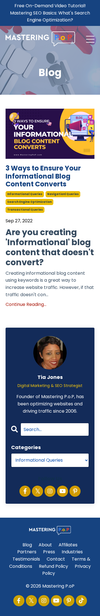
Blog (27, 545)
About (45, 545)
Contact (56, 559)
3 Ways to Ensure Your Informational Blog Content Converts (43, 176)
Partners (26, 552)
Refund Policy (53, 566)
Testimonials (26, 559)
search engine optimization (29, 202)
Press (49, 552)
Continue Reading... (26, 304)
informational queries (24, 194)
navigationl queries (63, 194)
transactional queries (25, 210)
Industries (72, 552)
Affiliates (68, 545)
